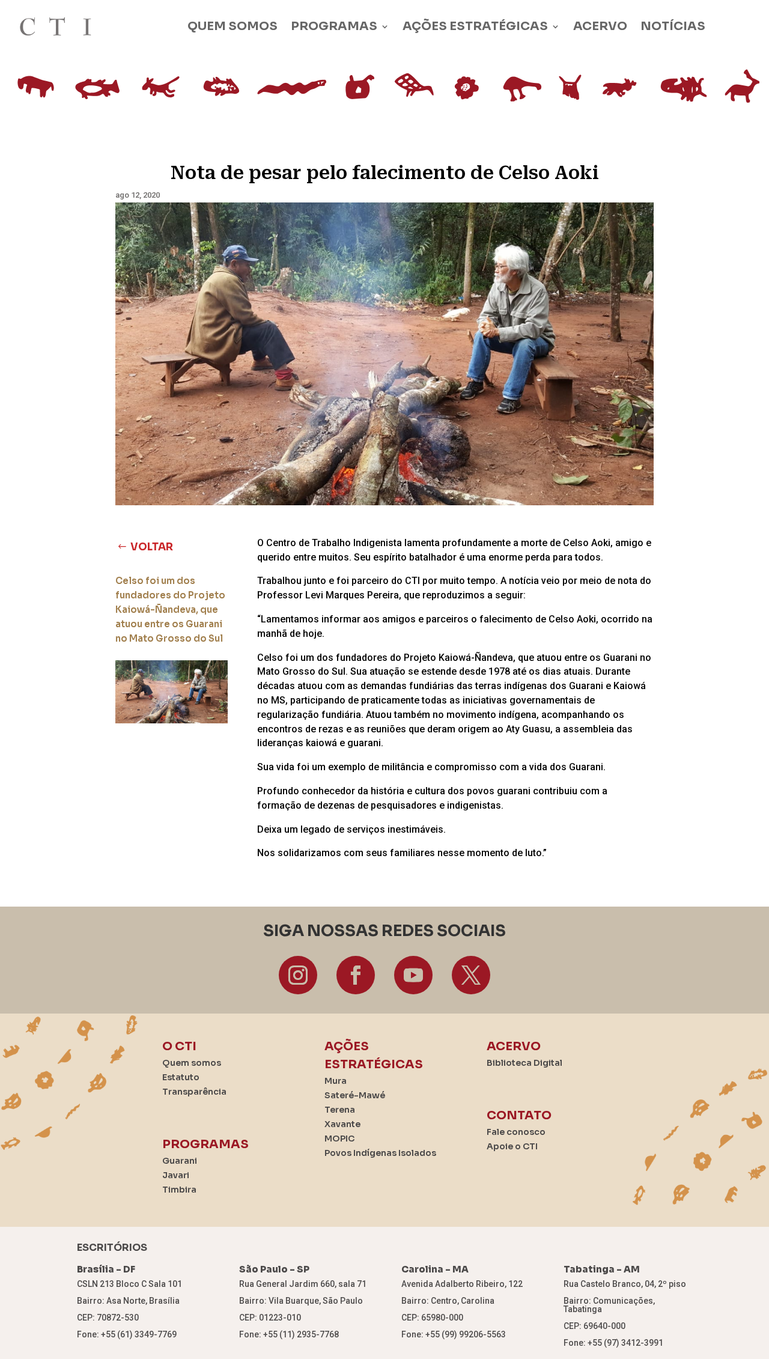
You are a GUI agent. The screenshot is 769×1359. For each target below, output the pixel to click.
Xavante (342, 1124)
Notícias (672, 26)
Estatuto (180, 1077)
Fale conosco (516, 1131)
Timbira (179, 1189)
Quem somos (232, 26)
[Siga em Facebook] (355, 975)
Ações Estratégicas (475, 26)
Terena (339, 1109)
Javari (175, 1175)
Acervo (600, 26)
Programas (334, 26)
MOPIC (339, 1138)
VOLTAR (151, 547)
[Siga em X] (471, 975)
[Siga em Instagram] (298, 975)
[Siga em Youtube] (413, 975)
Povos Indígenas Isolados (380, 1153)
